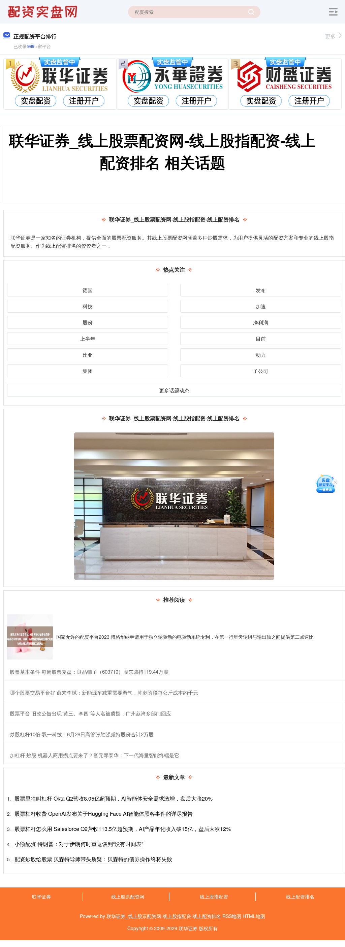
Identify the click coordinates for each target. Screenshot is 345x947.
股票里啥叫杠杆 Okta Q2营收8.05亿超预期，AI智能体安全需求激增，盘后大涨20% (113, 798)
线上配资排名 (300, 896)
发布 (261, 289)
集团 (88, 370)
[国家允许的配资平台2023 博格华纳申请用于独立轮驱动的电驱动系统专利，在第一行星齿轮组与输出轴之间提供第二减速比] (30, 637)
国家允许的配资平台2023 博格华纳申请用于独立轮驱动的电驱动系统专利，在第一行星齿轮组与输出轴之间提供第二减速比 (185, 636)
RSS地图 (231, 916)
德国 (88, 289)
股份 (88, 322)
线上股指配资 (214, 896)
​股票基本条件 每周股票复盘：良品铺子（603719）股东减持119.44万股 (89, 671)
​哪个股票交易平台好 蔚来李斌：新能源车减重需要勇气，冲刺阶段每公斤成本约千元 (104, 692)
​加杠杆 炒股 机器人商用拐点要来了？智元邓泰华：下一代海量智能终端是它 (94, 755)
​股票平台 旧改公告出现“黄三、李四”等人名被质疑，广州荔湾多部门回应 (90, 713)
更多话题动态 (174, 390)
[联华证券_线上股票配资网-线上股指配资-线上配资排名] (43, 11)
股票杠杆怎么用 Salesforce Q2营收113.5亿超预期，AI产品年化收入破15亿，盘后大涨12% (122, 829)
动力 (261, 354)
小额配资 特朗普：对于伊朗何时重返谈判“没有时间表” (78, 844)
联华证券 (41, 896)
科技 (88, 306)
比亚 (88, 354)
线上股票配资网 (127, 896)
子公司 (260, 370)
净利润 (260, 322)
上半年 (87, 338)
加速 (261, 306)
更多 (330, 36)
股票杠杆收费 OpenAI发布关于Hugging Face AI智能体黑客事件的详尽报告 (103, 813)
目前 (261, 338)
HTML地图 (254, 916)
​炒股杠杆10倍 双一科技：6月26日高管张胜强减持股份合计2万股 (82, 734)
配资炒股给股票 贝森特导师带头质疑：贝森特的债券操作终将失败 (93, 859)
